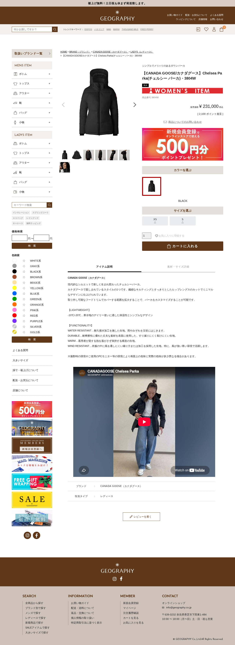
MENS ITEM (23, 65)
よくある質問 (216, 15)
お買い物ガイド (174, 15)
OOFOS (88, 29)
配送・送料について (82, 607)
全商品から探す (34, 603)
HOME (63, 52)
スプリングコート (40, 212)
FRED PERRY (146, 29)
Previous (63, 104)
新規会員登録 (131, 603)
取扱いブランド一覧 (29, 53)
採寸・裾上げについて (25, 370)
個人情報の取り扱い (82, 617)
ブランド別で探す (35, 607)
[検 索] (55, 29)
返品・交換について (82, 612)
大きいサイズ (20, 360)
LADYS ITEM (23, 135)
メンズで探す (33, 612)
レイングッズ (32, 218)
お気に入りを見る (133, 622)
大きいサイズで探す (36, 632)
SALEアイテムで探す (37, 627)
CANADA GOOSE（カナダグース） (110, 52)
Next (134, 104)
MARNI (116, 29)
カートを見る (131, 617)
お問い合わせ (216, 19)
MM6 (108, 29)
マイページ (129, 607)
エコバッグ (18, 218)
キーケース (18, 223)
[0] (221, 29)
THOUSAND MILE (130, 29)
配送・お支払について (196, 15)
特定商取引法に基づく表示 (86, 622)
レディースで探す (35, 617)
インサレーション (21, 212)
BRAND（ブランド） (80, 52)
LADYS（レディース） (142, 52)
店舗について (20, 390)
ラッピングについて (186, 19)
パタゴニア (99, 29)
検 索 (32, 245)
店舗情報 (202, 19)
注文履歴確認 (131, 612)
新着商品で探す (34, 622)
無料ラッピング (33, 223)
